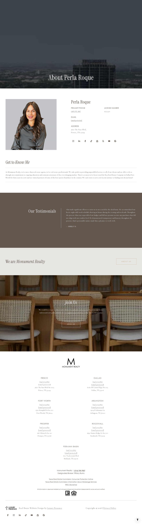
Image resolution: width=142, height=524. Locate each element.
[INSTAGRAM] (73, 141)
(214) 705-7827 (44, 382)
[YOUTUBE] (109, 141)
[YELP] (103, 141)
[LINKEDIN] (79, 141)
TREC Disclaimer (71, 485)
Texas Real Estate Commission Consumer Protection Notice (71, 479)
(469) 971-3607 (76, 111)
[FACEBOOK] (85, 141)
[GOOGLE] (115, 141)
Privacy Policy (109, 508)
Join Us (71, 324)
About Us (126, 261)
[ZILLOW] (97, 141)
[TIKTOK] (91, 141)
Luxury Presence (54, 508)
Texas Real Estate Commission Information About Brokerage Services (71, 482)
